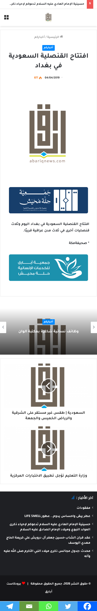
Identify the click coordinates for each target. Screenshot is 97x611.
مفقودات (83, 508)
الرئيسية (53, 37)
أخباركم (39, 37)
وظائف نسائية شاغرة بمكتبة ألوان (48, 332)
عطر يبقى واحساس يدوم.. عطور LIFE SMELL (57, 516)
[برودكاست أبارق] (48, 17)
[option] (48, 327)
